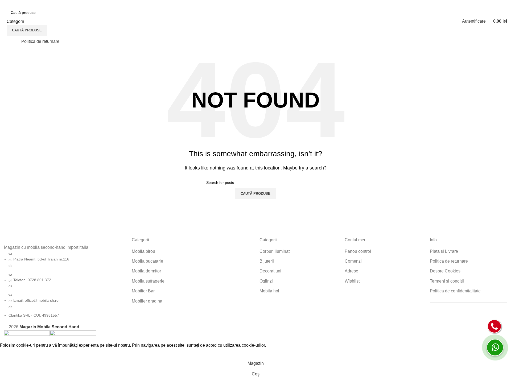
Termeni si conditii (447, 281)
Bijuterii (266, 261)
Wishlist (352, 281)
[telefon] (494, 326)
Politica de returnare (449, 261)
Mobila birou (143, 251)
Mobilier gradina (147, 301)
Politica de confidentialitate (455, 291)
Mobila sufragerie (148, 281)
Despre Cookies (445, 271)
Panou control (358, 251)
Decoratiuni (270, 271)
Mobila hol (269, 291)
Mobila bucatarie (147, 261)
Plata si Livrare (444, 251)
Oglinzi (266, 281)
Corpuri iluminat (274, 251)
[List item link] (64, 284)
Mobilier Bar (143, 291)
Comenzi (353, 261)
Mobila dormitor (146, 271)
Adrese (351, 271)
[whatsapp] (495, 347)
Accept (10, 353)
